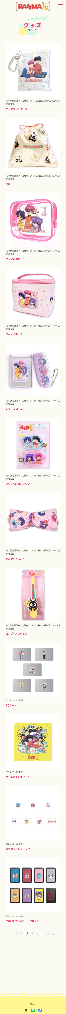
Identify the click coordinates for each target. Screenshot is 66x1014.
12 (37, 933)
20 (47, 933)
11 (31, 933)
